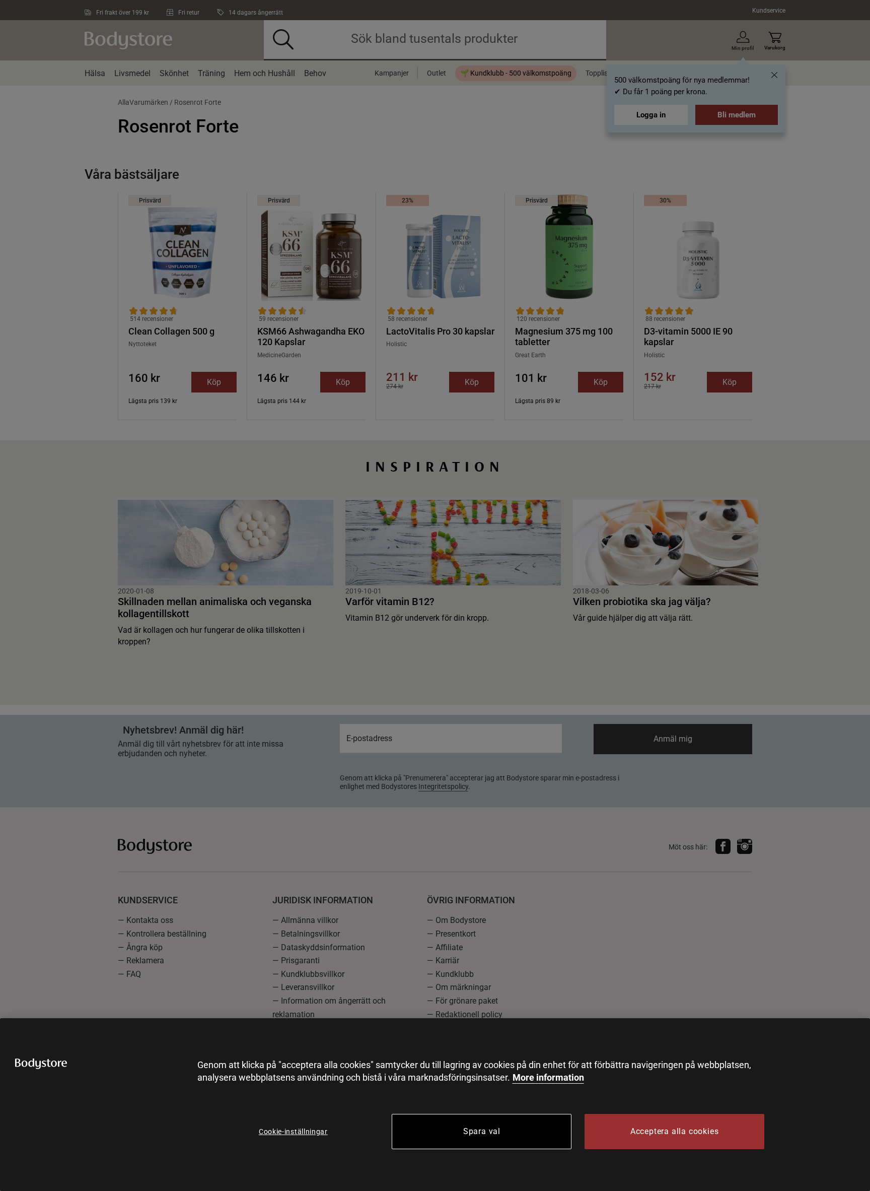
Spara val (481, 1131)
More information (548, 1077)
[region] (435, 1104)
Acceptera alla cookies (674, 1131)
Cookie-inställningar (293, 1132)
